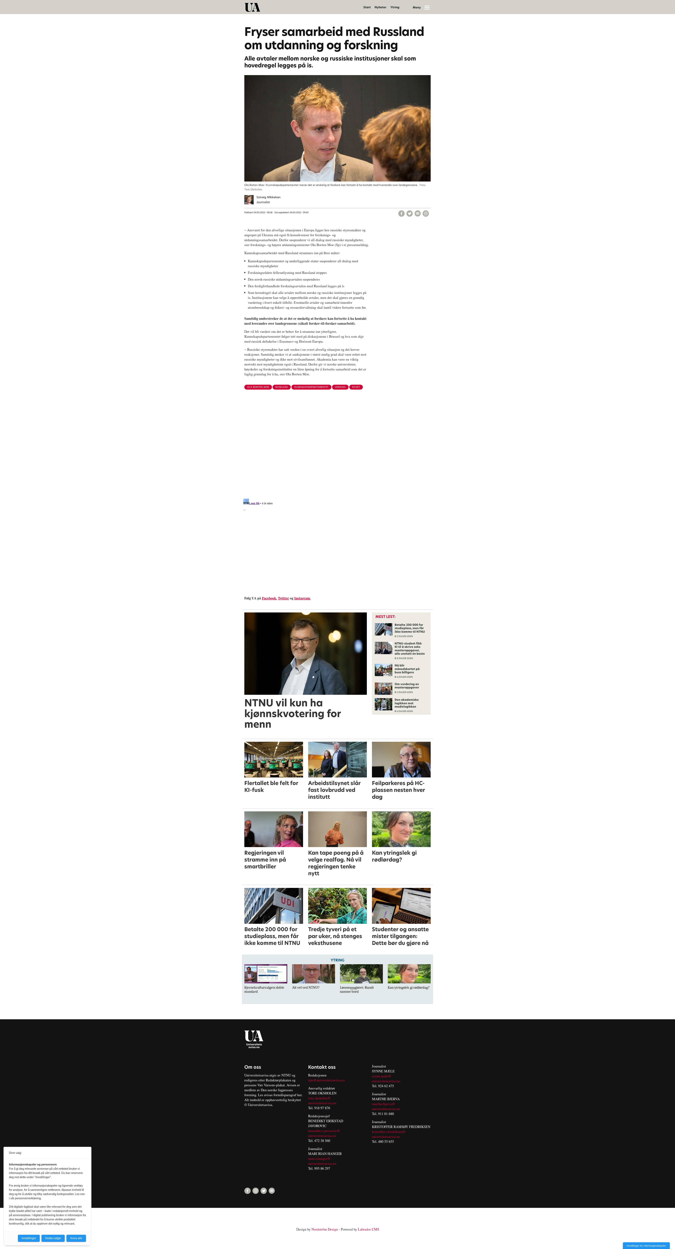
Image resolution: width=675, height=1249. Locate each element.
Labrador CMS (368, 1229)
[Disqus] (337, 450)
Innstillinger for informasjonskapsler (646, 1245)
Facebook (269, 598)
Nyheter (380, 7)
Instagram (302, 598)
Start (367, 7)
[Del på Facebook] (401, 213)
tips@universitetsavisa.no (326, 1080)
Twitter (283, 598)
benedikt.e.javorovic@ (324, 1130)
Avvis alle (76, 1238)
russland (281, 387)
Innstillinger (29, 1238)
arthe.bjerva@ (385, 1103)
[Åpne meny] (426, 7)
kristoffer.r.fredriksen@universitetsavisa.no (389, 1134)
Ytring (394, 7)
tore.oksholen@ (319, 1098)
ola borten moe (258, 387)
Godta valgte (53, 1238)
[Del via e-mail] (417, 213)
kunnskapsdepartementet (311, 387)
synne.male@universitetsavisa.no (386, 1078)
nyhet (356, 387)
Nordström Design (324, 1229)
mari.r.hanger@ (319, 1158)
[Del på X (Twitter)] (409, 213)
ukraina (340, 387)
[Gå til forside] (252, 7)
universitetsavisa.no (322, 1103)
